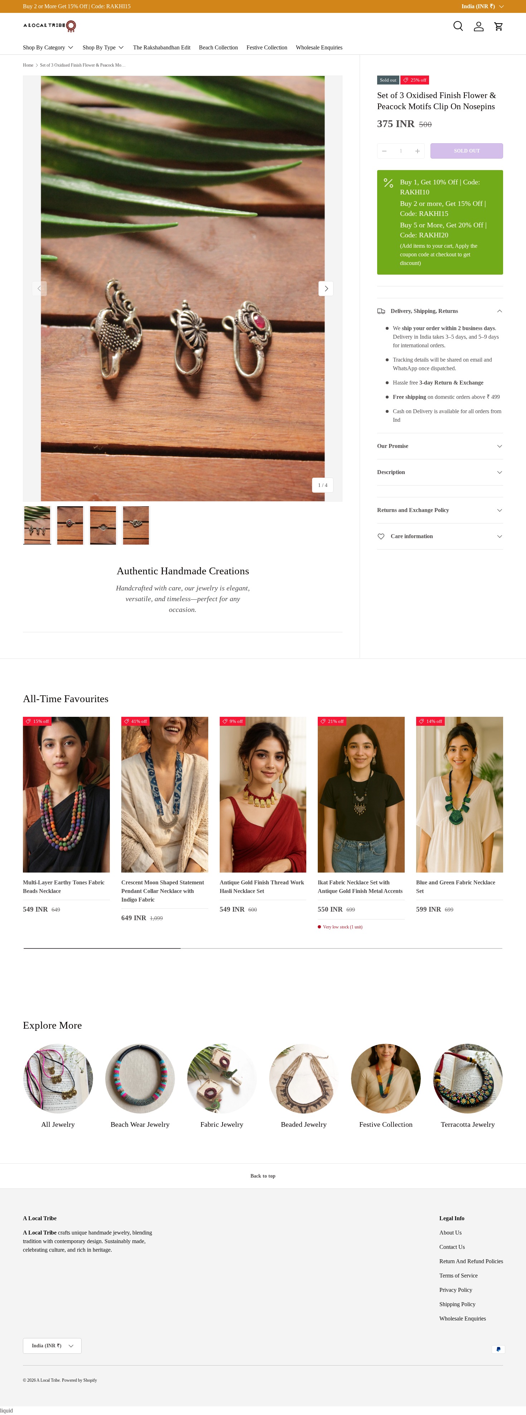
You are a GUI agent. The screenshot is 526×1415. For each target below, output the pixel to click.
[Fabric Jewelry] (222, 1079)
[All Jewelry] (58, 1079)
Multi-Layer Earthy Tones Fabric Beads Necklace (63, 886)
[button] (499, 26)
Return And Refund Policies (471, 1261)
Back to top (263, 1176)
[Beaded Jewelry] (304, 1079)
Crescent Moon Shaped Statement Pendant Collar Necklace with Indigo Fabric (162, 891)
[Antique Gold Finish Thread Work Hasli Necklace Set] (263, 795)
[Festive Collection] (386, 1079)
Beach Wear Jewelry (140, 1124)
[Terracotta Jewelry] (468, 1079)
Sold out (467, 151)
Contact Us (452, 1247)
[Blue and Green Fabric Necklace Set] (459, 795)
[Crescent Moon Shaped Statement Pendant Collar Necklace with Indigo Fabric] (164, 795)
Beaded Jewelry (304, 1124)
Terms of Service (458, 1275)
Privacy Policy (455, 1290)
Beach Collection (218, 47)
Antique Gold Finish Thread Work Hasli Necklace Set (262, 886)
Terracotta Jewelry (468, 1124)
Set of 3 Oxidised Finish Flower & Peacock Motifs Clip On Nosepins (83, 65)
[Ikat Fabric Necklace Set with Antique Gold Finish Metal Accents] (361, 795)
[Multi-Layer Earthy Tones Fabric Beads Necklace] (66, 795)
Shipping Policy (457, 1304)
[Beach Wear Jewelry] (140, 1079)
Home (28, 65)
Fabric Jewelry (221, 1124)
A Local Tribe (48, 1380)
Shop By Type (99, 47)
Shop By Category (44, 47)
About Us (450, 1233)
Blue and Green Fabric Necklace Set (455, 886)
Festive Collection (267, 47)
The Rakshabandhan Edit (161, 47)
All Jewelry (58, 1124)
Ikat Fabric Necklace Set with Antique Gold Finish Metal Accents (360, 886)
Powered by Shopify (79, 1380)
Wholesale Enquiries (319, 47)
